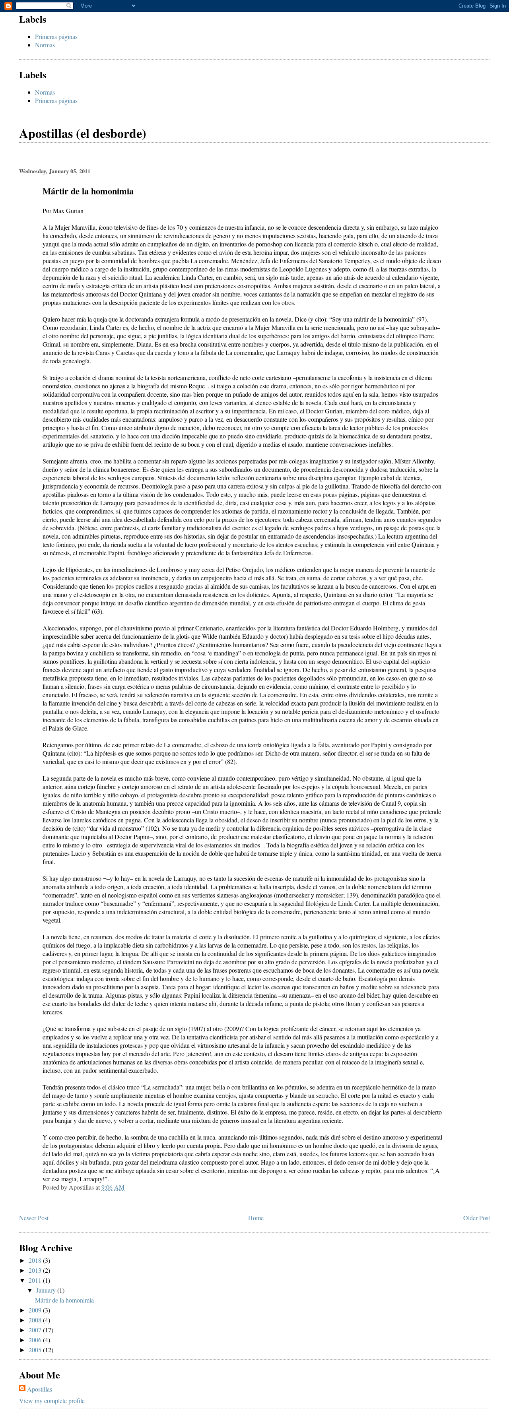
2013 (36, 1270)
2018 (36, 1260)
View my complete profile (52, 1400)
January (46, 1290)
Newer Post (34, 1217)
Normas (45, 45)
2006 (36, 1340)
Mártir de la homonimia (64, 1300)
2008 (36, 1320)
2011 (36, 1280)
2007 (36, 1330)
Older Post (476, 1217)
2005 (36, 1349)
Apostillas (39, 1389)
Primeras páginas (56, 36)
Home (256, 1217)
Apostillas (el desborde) (82, 133)
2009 (36, 1310)
